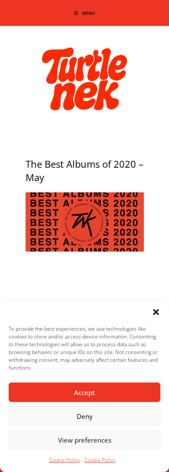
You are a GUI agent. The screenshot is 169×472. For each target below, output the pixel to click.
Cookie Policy (64, 460)
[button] (156, 312)
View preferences (84, 440)
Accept (84, 392)
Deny (85, 416)
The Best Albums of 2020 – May (84, 170)
